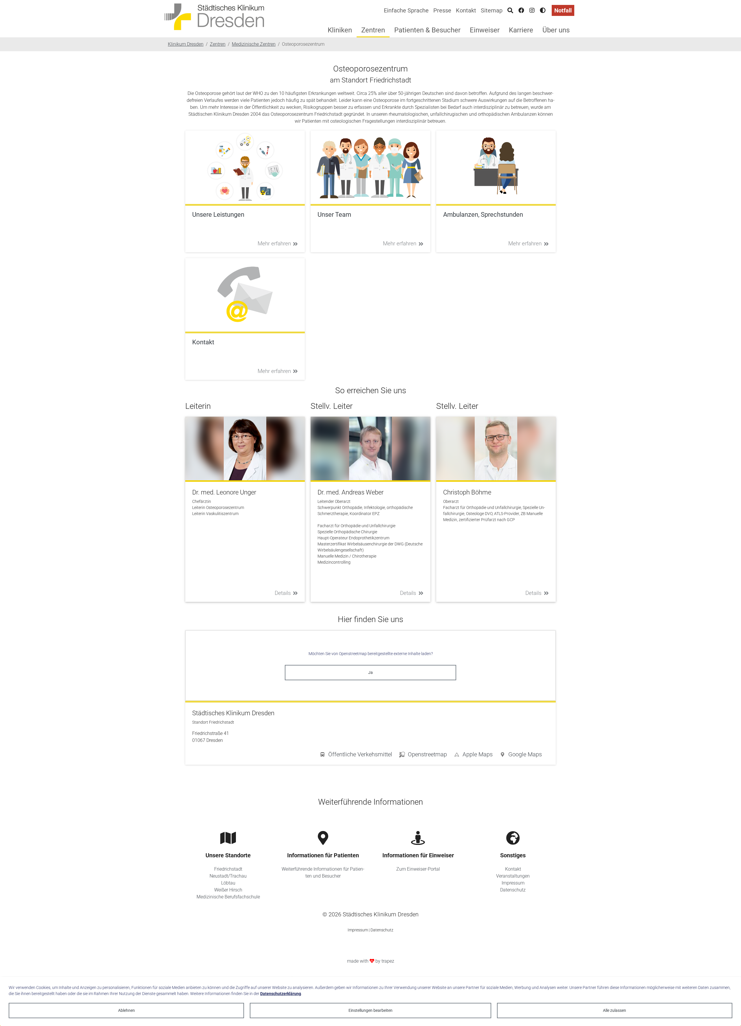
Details (283, 593)
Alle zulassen (614, 1010)
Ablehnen (126, 1010)
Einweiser (485, 30)
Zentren (373, 30)
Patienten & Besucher (427, 30)
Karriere (521, 30)
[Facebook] (521, 10)
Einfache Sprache (406, 10)
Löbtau (228, 883)
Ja (370, 672)
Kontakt (466, 10)
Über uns (556, 30)
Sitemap (491, 10)
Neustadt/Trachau (228, 876)
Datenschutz (513, 890)
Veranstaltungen (513, 876)
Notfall (563, 10)
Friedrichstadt (228, 869)
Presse (442, 10)
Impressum (513, 883)
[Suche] (510, 10)
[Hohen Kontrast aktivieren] (542, 10)
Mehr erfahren (274, 243)
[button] (521, 755)
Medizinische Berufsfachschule (228, 897)
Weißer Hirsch (228, 890)
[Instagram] (532, 10)
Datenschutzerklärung (280, 993)
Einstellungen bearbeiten (370, 1010)
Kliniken (340, 30)
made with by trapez (370, 961)
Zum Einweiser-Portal (418, 869)
